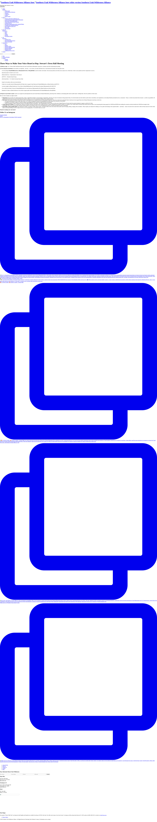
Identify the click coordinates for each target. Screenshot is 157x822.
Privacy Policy (8, 16)
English (3, 58)
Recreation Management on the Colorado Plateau (14, 24)
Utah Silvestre (7, 28)
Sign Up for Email (8, 41)
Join (6, 44)
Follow (1, 116)
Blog (6, 33)
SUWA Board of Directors (10, 12)
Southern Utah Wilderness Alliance (96, 2)
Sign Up (4, 766)
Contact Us (7, 14)
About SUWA (3, 9)
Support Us (4, 42)
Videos (6, 34)
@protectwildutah (3, 114)
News (6, 31)
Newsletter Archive (8, 36)
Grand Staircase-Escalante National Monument (14, 19)
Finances (6, 13)
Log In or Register (6, 57)
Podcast (6, 35)
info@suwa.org (103, 815)
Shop (3, 56)
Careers (6, 15)
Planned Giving (8, 49)
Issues (3, 17)
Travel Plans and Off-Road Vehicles (12, 22)
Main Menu (2, 6)
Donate (3, 51)
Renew (6, 45)
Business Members (8, 48)
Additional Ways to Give (10, 50)
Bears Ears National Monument (11, 20)
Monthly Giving (8, 46)
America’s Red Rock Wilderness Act (12, 18)
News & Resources (4, 30)
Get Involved (4, 38)
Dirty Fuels (7, 27)
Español (6, 60)
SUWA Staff (7, 10)
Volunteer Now (8, 39)
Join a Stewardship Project (10, 40)
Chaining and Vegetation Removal (11, 25)
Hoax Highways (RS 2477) (10, 26)
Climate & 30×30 (8, 23)
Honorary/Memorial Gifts (10, 47)
